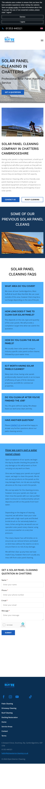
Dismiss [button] (22, 17)
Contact (5, 731)
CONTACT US (10, 199)
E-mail (4, 600)
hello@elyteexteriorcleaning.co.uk (15, 753)
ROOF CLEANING (32, 199)
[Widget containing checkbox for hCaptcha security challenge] (14, 625)
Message (5, 611)
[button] (39, 242)
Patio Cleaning (7, 703)
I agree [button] (22, 22)
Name (4, 580)
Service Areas (7, 726)
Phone (4, 590)
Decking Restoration (10, 717)
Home (4, 722)
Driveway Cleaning (9, 708)
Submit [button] (8, 633)
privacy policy (13, 7)
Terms (4, 736)
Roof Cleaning (7, 713)
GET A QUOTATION (13, 92)
